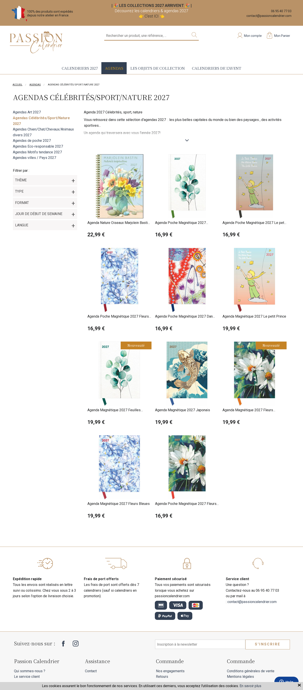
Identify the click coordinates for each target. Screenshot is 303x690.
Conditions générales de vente (250, 671)
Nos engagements (170, 671)
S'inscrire (267, 644)
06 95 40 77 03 (281, 11)
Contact (91, 671)
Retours (162, 676)
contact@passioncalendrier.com (268, 16)
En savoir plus (250, 686)
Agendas (114, 68)
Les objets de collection (157, 68)
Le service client (27, 676)
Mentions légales (240, 676)
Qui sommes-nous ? (29, 671)
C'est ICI (152, 16)
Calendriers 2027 (80, 68)
